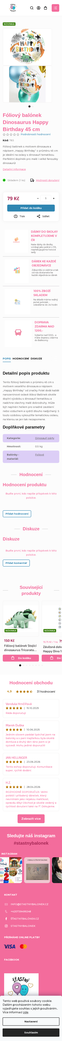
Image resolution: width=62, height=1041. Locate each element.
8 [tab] (42, 665)
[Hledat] (31, 7)
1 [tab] (29, 106)
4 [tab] (29, 665)
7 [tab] (39, 665)
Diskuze (36, 358)
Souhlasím (31, 1032)
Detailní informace (14, 169)
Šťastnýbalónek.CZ (25, 918)
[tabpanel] (27, 84)
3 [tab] (26, 665)
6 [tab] (36, 665)
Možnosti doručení (47, 180)
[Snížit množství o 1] (38, 198)
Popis (7, 358)
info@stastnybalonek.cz (29, 904)
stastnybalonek (23, 925)
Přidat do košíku (31, 208)
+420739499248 (21, 911)
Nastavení (31, 1021)
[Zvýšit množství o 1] (54, 198)
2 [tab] (33, 106)
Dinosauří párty (44, 438)
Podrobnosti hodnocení (35, 134)
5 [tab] (33, 665)
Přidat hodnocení (17, 513)
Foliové (39, 454)
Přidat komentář (16, 563)
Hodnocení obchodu (31, 682)
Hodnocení (21, 358)
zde (25, 1012)
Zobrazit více (31, 818)
